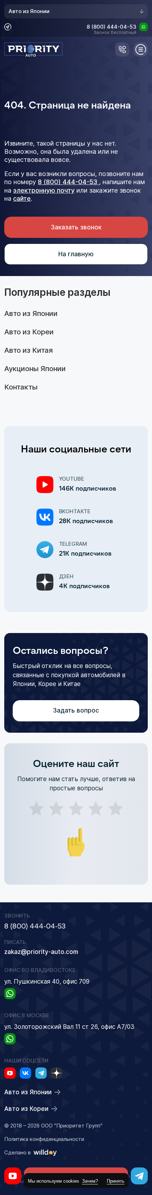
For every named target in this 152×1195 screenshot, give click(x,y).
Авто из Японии (28, 11)
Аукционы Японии (35, 368)
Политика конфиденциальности (44, 1139)
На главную (76, 254)
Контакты (20, 387)
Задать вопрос (76, 710)
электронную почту (44, 190)
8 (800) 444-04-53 (111, 27)
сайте (22, 198)
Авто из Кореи (29, 331)
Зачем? (90, 1181)
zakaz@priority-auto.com (41, 951)
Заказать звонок (76, 227)
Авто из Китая (28, 350)
